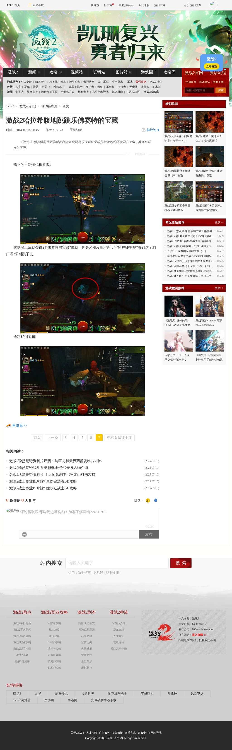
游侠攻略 (54, 636)
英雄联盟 (147, 693)
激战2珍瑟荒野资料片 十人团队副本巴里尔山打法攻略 (52, 474)
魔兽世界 (88, 693)
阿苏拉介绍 (119, 623)
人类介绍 (118, 636)
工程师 (110, 86)
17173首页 (13, 5)
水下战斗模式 (57, 81)
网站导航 (38, 5)
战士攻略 (54, 629)
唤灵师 (145, 86)
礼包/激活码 (126, 5)
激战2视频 (22, 655)
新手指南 (84, 572)
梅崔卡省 (83, 91)
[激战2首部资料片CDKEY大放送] (108, 39)
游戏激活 (204, 82)
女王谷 (19, 91)
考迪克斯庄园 (86, 629)
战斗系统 (103, 81)
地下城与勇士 (117, 693)
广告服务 (104, 732)
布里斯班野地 (100, 91)
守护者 (90, 86)
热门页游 (159, 5)
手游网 (72, 700)
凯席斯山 (117, 91)
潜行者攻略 (54, 648)
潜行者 (122, 86)
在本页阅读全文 (119, 437)
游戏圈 (147, 72)
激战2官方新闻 (22, 629)
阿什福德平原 (49, 91)
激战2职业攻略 (22, 642)
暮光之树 (86, 636)
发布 (148, 534)
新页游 (108, 5)
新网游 (95, 5)
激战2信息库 (22, 661)
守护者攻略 (54, 623)
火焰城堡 (86, 648)
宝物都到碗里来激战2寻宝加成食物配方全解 (193, 256)
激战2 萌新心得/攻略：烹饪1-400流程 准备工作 (195, 246)
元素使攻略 (54, 655)
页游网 (49, 700)
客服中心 (143, 732)
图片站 (122, 72)
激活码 (98, 572)
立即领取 (211, 66)
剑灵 (38, 693)
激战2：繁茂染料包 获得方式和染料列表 (191, 231)
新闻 (32, 72)
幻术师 (156, 86)
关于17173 (77, 732)
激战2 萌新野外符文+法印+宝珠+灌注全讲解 (193, 236)
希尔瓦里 (58, 86)
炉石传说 (61, 693)
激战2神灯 (156, 81)
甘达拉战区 (133, 91)
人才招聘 (91, 732)
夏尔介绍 (118, 629)
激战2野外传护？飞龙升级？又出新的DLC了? (194, 276)
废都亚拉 (86, 667)
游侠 (100, 86)
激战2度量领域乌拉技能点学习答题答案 (190, 271)
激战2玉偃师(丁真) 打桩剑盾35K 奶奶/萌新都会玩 (196, 261)
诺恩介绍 (118, 642)
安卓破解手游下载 (103, 700)
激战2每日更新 (22, 623)
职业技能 (112, 572)
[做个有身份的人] (148, 500)
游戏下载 (218, 82)
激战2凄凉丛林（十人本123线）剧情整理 (191, 266)
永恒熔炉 (86, 661)
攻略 (53, 72)
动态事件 (40, 81)
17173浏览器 (22, 700)
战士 (79, 86)
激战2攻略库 (151, 91)
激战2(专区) (27, 106)
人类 (18, 86)
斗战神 (172, 693)
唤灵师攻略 (54, 661)
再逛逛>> (19, 425)
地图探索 (74, 81)
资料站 (99, 72)
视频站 (77, 72)
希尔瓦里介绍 (119, 648)
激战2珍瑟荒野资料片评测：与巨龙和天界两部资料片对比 (55, 461)
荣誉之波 (86, 655)
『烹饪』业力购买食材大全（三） (187, 251)
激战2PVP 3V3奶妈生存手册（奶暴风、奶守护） (196, 241)
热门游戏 (195, 5)
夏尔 (27, 86)
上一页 (52, 437)
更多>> (219, 222)
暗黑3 (17, 693)
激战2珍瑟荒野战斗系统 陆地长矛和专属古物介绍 (48, 468)
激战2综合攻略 (22, 636)
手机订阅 (76, 130)
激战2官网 (194, 72)
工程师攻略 (54, 642)
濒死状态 (88, 81)
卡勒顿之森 (68, 91)
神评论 (153, 130)
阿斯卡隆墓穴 (86, 623)
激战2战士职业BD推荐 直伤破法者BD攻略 (43, 481)
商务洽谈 (117, 732)
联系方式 (130, 732)
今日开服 (143, 5)
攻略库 (169, 72)
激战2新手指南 (22, 648)
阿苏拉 (46, 86)
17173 (10, 106)
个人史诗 (26, 81)
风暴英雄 (197, 693)
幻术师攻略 (54, 667)
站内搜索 (51, 563)
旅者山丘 (32, 91)
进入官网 (197, 634)
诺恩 (36, 86)
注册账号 (191, 82)
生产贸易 (117, 81)
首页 (37, 437)
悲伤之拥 (86, 642)
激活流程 (218, 72)
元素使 (133, 86)
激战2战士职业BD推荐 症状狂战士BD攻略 (43, 488)
